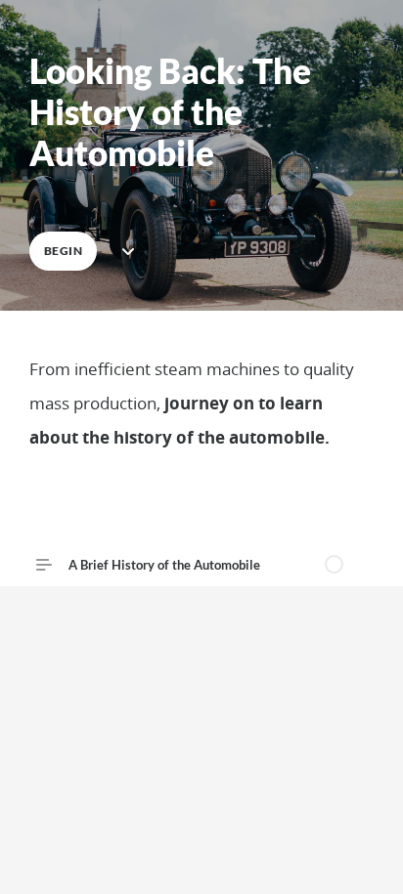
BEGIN (63, 250)
